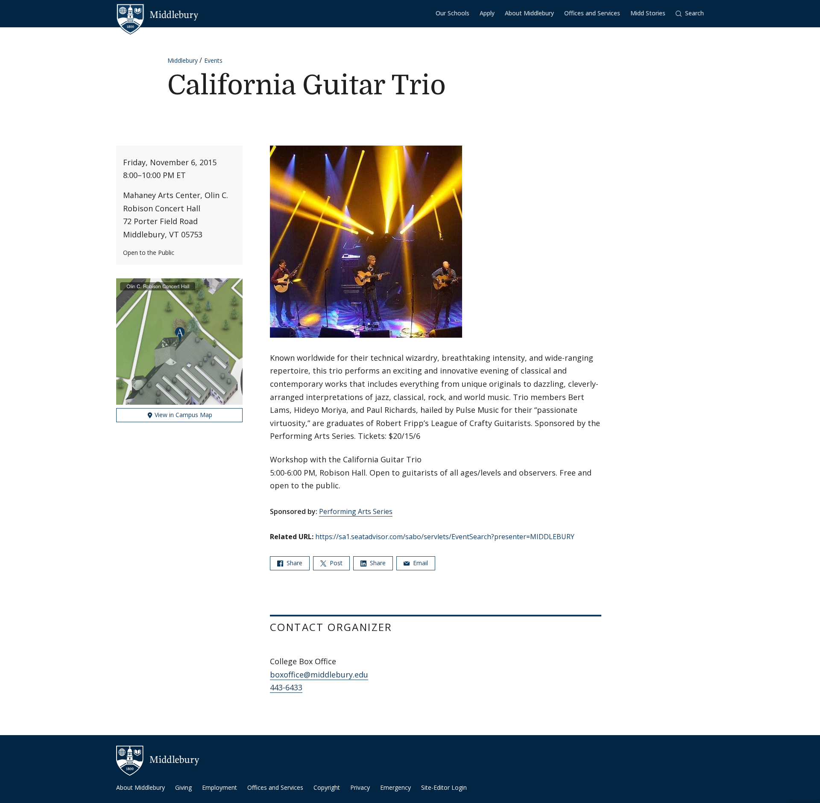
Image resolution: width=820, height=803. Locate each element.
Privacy (360, 787)
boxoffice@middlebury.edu (319, 674)
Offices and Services (592, 13)
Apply (487, 13)
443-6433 (286, 687)
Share (293, 563)
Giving (183, 787)
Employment (219, 787)
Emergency (395, 787)
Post (335, 563)
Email (419, 563)
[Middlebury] (157, 15)
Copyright (326, 787)
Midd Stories (647, 13)
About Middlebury (529, 13)
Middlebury (182, 60)
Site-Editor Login (444, 787)
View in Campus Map (182, 415)
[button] (690, 13)
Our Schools (452, 13)
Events (213, 60)
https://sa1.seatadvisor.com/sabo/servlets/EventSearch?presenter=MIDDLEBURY (444, 536)
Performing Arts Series (355, 511)
